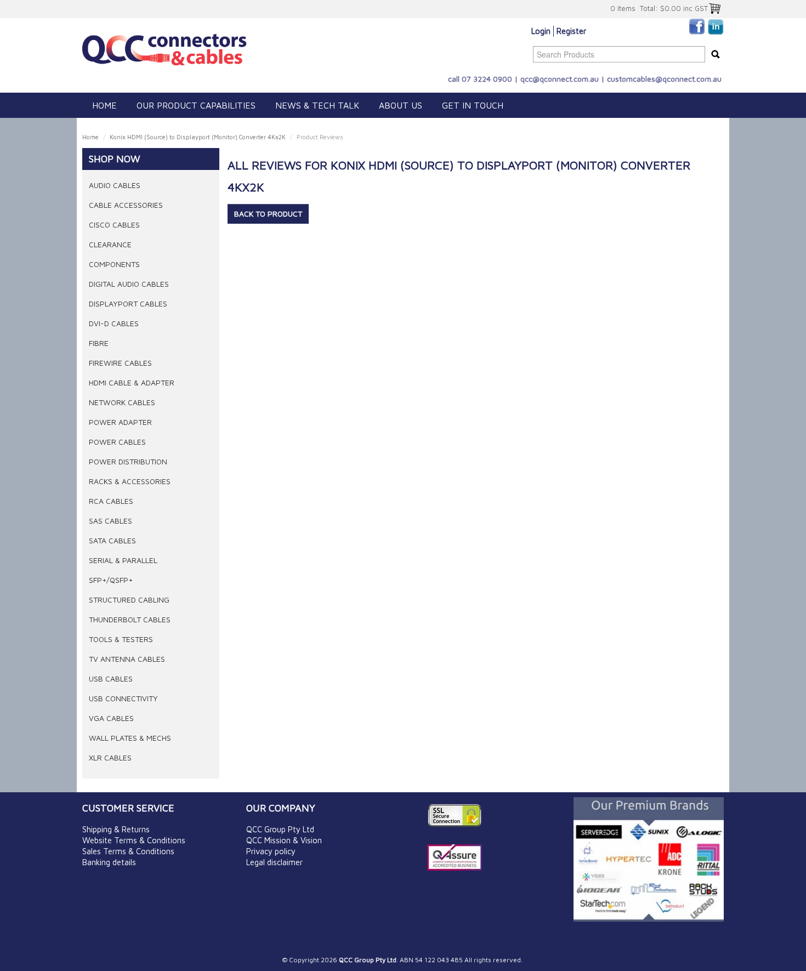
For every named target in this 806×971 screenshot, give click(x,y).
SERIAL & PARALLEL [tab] (123, 560)
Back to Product (268, 213)
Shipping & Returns (116, 829)
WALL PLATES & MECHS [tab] (130, 737)
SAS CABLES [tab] (110, 520)
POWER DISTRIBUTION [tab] (128, 461)
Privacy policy (271, 851)
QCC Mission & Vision (284, 840)
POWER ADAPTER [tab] (120, 422)
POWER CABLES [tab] (117, 441)
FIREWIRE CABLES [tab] (120, 362)
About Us (400, 105)
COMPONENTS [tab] (114, 264)
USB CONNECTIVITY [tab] (123, 698)
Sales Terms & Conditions (128, 851)
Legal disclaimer (274, 862)
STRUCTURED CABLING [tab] (129, 599)
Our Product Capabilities (196, 105)
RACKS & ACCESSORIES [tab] (130, 481)
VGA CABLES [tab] (111, 718)
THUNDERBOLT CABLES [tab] (130, 619)
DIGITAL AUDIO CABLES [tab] (129, 283)
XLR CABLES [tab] (110, 757)
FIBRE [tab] (99, 343)
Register (571, 31)
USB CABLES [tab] (111, 678)
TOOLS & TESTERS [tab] (121, 639)
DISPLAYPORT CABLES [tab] (128, 303)
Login (540, 31)
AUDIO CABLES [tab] (114, 185)
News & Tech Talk (317, 105)
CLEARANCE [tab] (110, 244)
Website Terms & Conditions (133, 840)
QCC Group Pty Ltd (280, 829)
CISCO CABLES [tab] (114, 224)
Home (104, 105)
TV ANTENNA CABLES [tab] (127, 658)
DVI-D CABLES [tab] (114, 323)
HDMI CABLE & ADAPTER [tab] (131, 382)
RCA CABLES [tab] (111, 501)
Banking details (109, 862)
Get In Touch (472, 105)
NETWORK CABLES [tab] (122, 402)
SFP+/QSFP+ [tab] (111, 579)
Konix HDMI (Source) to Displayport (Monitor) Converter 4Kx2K (198, 136)
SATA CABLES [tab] (112, 540)
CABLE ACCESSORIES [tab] (126, 204)
